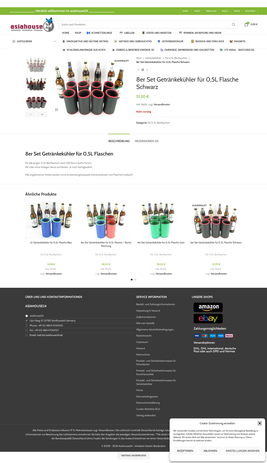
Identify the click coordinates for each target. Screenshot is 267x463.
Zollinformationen (146, 317)
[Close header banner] (262, 3)
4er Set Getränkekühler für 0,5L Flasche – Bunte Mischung (106, 244)
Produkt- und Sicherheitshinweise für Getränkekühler (156, 382)
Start (138, 58)
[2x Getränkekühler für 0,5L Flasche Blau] (51, 220)
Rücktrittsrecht (144, 335)
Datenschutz (143, 354)
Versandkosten (162, 104)
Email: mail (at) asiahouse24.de (46, 335)
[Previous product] (138, 70)
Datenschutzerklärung (148, 402)
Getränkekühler (153, 58)
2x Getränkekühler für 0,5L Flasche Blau (51, 242)
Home (139, 390)
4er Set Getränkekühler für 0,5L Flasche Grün (161, 242)
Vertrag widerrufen (146, 415)
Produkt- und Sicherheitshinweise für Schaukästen (156, 362)
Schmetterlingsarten (147, 396)
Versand (140, 348)
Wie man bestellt (145, 323)
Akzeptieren (185, 450)
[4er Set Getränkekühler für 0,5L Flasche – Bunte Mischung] (106, 220)
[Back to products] (143, 70)
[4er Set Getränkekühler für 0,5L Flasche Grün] (161, 220)
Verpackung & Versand (148, 310)
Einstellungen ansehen (243, 450)
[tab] (119, 139)
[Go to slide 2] (135, 280)
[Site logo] (32, 24)
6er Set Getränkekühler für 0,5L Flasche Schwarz (216, 242)
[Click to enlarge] (56, 109)
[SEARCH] (234, 24)
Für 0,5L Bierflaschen (176, 58)
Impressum (142, 342)
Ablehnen (210, 450)
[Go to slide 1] (132, 280)
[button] (260, 423)
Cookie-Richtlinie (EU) (148, 409)
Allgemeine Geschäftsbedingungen (155, 329)
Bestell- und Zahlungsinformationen (155, 304)
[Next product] (147, 70)
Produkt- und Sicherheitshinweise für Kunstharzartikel (156, 372)
